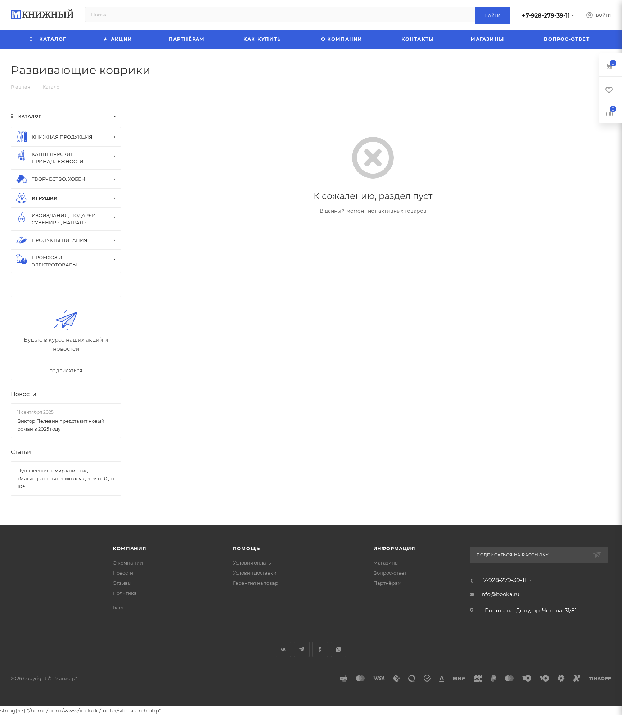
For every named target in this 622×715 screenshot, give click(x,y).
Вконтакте (283, 649)
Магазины (385, 563)
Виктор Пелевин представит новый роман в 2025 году (60, 425)
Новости (23, 394)
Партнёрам (387, 583)
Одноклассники (320, 649)
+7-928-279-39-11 (546, 15)
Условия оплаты (252, 563)
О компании (128, 563)
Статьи (21, 452)
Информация (394, 548)
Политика (125, 593)
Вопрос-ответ (389, 573)
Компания (129, 548)
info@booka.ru (499, 594)
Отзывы (122, 583)
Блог (118, 607)
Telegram (302, 649)
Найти (492, 15)
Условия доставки (254, 573)
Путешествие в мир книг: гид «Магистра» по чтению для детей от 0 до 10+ (65, 478)
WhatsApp (338, 649)
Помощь (246, 548)
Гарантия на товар (255, 583)
